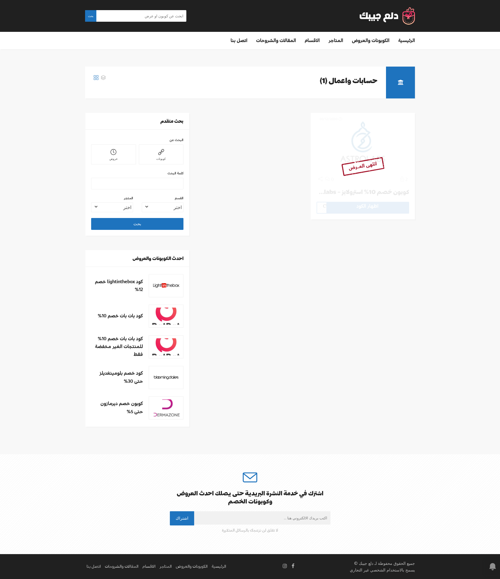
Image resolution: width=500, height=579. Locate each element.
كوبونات (161, 159)
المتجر (128, 198)
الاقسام (312, 40)
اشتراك (182, 518)
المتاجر (335, 40)
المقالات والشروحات (276, 40)
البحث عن (176, 140)
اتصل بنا (239, 40)
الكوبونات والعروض (370, 40)
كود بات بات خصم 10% (120, 316)
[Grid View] (96, 78)
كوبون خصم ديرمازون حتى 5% (121, 407)
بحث (90, 16)
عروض (113, 159)
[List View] (103, 78)
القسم (179, 198)
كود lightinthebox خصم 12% (119, 285)
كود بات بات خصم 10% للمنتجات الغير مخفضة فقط (119, 346)
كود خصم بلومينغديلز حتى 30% (121, 377)
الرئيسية (406, 40)
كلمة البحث (175, 173)
